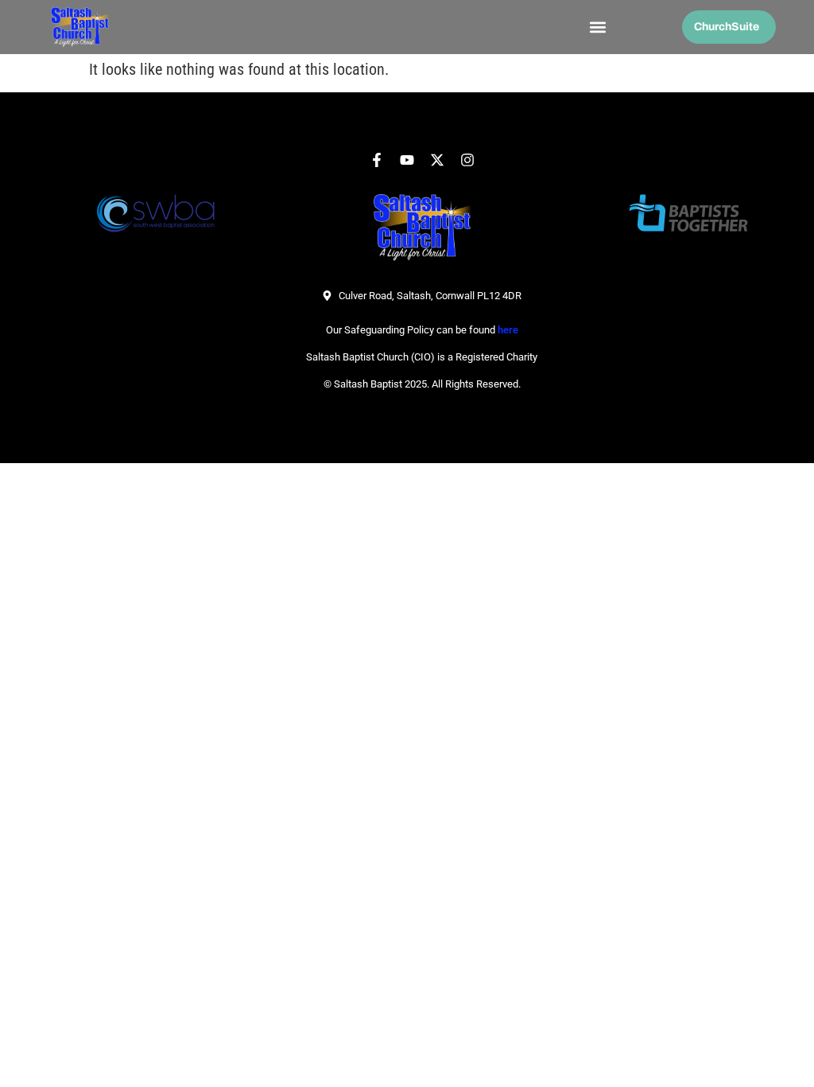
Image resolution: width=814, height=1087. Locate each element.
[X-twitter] (437, 160)
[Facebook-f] (377, 160)
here (508, 330)
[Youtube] (407, 160)
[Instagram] (467, 160)
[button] (597, 27)
